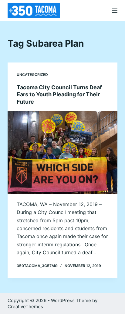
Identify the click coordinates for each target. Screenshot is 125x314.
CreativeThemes (25, 306)
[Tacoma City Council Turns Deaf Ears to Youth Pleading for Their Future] (63, 152)
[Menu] (114, 10)
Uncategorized (32, 74)
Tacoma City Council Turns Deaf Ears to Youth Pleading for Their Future (59, 94)
